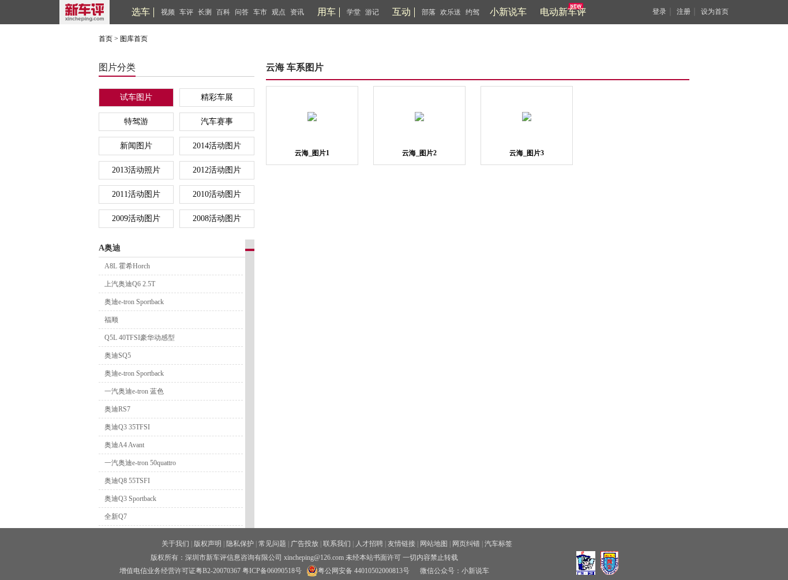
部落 (429, 12)
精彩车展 (217, 97)
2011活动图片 (136, 194)
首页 (105, 39)
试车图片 (136, 97)
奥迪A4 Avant (124, 445)
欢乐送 (450, 12)
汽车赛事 (217, 121)
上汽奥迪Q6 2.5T (129, 284)
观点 (279, 12)
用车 (326, 12)
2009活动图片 (136, 218)
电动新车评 (563, 12)
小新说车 (508, 12)
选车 (141, 12)
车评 (186, 12)
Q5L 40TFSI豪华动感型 (139, 338)
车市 (260, 12)
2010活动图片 (217, 194)
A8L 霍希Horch (127, 266)
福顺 (111, 320)
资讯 (297, 12)
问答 (242, 12)
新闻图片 (136, 145)
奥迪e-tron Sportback (134, 302)
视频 (168, 12)
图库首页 (134, 39)
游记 (372, 12)
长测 (205, 12)
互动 (401, 12)
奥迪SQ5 (117, 355)
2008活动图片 (217, 218)
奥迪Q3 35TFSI (127, 427)
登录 (659, 12)
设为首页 (715, 12)
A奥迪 (110, 248)
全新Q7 (115, 516)
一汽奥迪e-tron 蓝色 (134, 391)
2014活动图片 (217, 145)
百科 (223, 12)
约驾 (472, 12)
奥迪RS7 (117, 409)
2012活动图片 (217, 170)
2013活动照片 (136, 170)
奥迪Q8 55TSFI (127, 481)
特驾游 (136, 121)
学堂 (354, 12)
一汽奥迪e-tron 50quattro (140, 463)
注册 (684, 12)
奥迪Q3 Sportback (130, 499)
